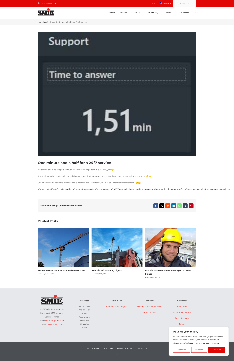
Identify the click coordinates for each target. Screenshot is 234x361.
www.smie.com (55, 324)
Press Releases (182, 318)
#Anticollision (125, 189)
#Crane (106, 189)
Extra (84, 327)
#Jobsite (90, 189)
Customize (181, 350)
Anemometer (84, 317)
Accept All (217, 350)
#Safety (56, 189)
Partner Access (149, 312)
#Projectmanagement (208, 189)
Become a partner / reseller (149, 306)
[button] (195, 12)
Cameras (84, 313)
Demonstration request (117, 306)
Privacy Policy (141, 348)
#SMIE (50, 189)
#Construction (79, 189)
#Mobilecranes (226, 189)
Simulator (84, 324)
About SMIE (182, 306)
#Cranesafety (178, 189)
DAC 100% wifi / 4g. (155, 270)
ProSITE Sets (84, 306)
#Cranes (149, 189)
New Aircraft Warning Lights (53, 270)
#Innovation (66, 189)
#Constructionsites (163, 189)
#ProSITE (115, 189)
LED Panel (84, 320)
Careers (182, 324)
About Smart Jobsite (182, 312)
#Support (42, 189)
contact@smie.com (48, 3)
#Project (99, 189)
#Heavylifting (138, 189)
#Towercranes (191, 189)
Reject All (199, 350)
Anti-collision (84, 310)
